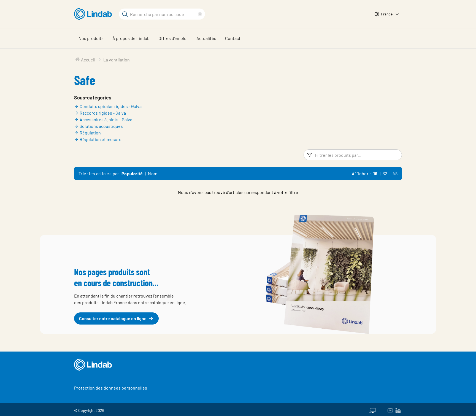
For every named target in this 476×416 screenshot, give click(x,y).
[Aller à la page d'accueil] (94, 14)
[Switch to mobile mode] (372, 410)
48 (395, 173)
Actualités (206, 38)
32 (385, 173)
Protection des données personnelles (110, 387)
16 (375, 173)
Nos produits (91, 38)
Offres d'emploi (173, 38)
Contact (232, 38)
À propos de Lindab (131, 38)
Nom (152, 173)
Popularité (132, 173)
